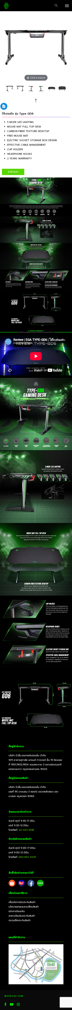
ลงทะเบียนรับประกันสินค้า (22, 916)
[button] (56, 6)
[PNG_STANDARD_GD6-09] (62, 89)
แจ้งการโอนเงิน (17, 911)
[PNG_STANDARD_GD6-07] (52, 89)
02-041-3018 (26, 830)
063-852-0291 (27, 857)
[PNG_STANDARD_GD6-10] (36, 100)
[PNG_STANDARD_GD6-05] (31, 89)
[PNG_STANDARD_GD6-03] (10, 89)
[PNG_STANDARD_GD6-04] (20, 89)
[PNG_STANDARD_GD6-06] (41, 89)
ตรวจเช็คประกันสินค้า (20, 920)
